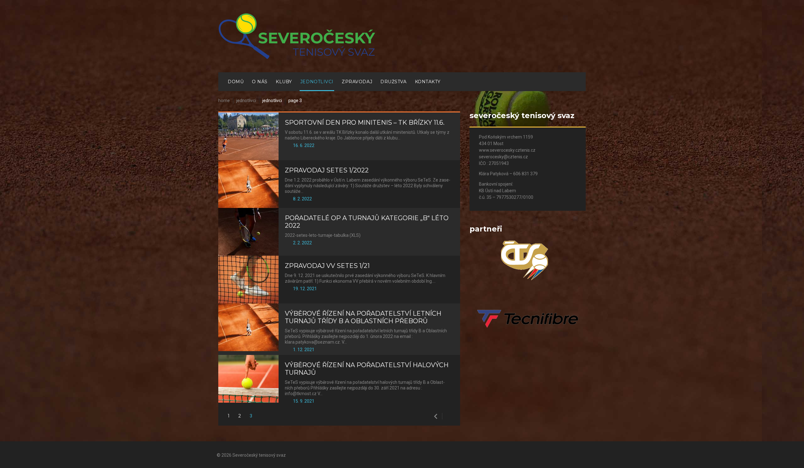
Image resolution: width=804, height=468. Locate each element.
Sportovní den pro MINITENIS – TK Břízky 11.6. (364, 122)
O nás (260, 81)
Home (224, 100)
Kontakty (428, 81)
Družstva (393, 81)
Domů (236, 81)
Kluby (284, 81)
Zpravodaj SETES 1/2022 (327, 170)
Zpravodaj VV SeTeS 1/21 (327, 265)
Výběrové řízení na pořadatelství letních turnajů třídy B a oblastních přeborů (363, 317)
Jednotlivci (317, 81)
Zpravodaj (357, 81)
